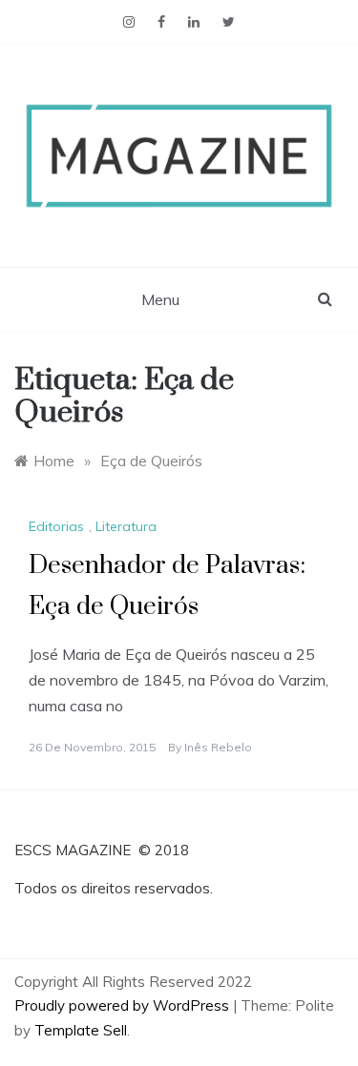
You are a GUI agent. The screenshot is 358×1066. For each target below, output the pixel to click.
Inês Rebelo (218, 747)
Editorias (56, 526)
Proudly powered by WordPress (123, 1005)
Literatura (126, 526)
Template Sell (80, 1030)
